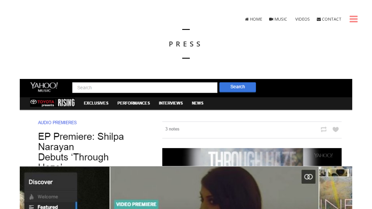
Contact (331, 19)
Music (280, 19)
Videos (302, 19)
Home (255, 19)
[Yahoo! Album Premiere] (186, 122)
